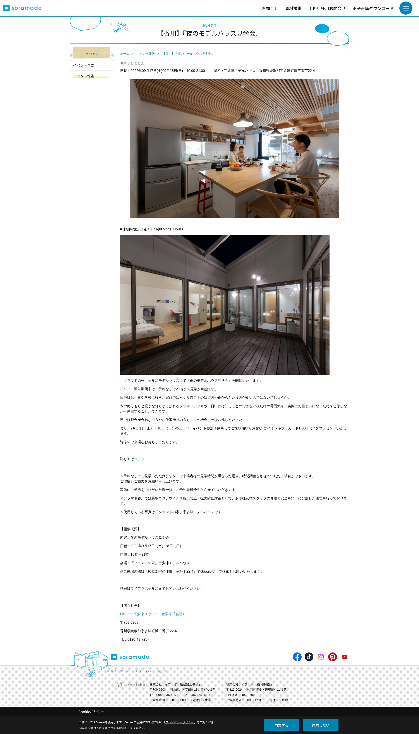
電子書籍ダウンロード (373, 8)
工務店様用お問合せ (327, 8)
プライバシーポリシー (154, 671)
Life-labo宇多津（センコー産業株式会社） (153, 614)
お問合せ (270, 8)
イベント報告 (83, 75)
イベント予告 (83, 65)
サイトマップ (120, 671)
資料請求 (293, 8)
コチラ (139, 459)
